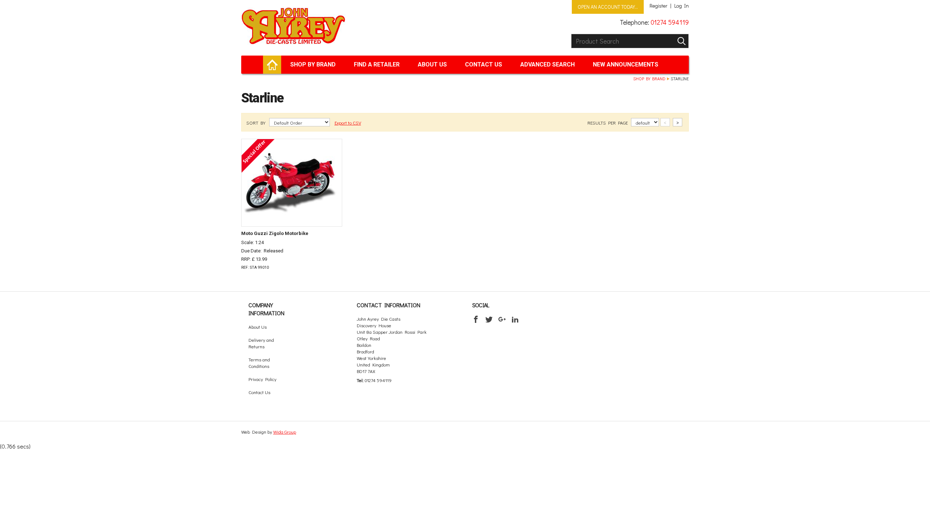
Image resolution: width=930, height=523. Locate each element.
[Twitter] (489, 319)
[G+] (502, 319)
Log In (681, 6)
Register (658, 6)
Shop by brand (313, 64)
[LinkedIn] (515, 319)
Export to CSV (348, 122)
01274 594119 (670, 22)
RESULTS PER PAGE (608, 122)
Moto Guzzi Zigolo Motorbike (274, 233)
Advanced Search (547, 64)
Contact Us (483, 64)
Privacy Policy (262, 379)
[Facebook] (476, 319)
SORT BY (256, 122)
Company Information (266, 309)
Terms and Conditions (259, 362)
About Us (432, 64)
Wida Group (284, 432)
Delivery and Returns (261, 343)
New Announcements (625, 64)
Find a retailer (377, 64)
